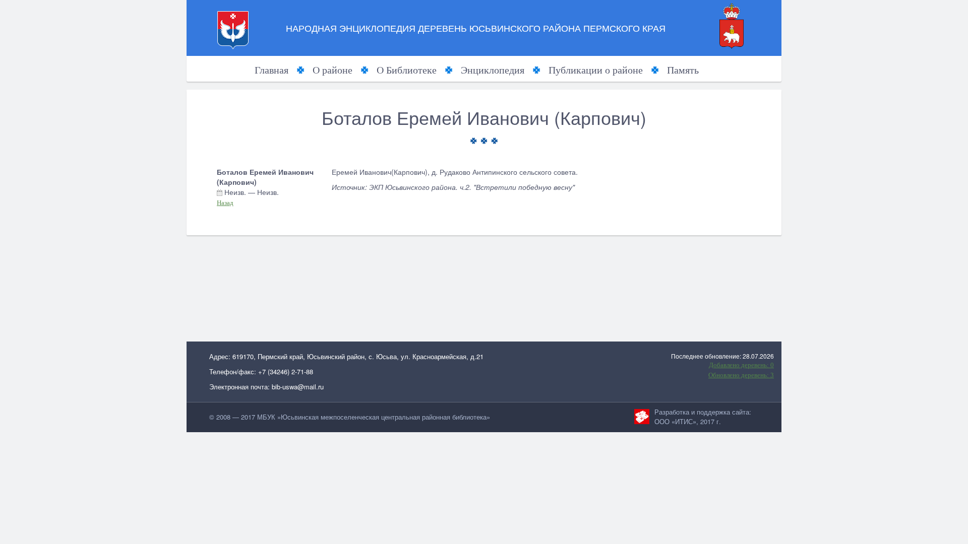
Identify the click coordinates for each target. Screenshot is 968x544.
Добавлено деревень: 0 (741, 365)
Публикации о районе (596, 70)
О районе (332, 70)
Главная (271, 70)
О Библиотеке (407, 70)
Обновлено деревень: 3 (741, 375)
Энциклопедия (492, 70)
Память (683, 70)
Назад (225, 203)
